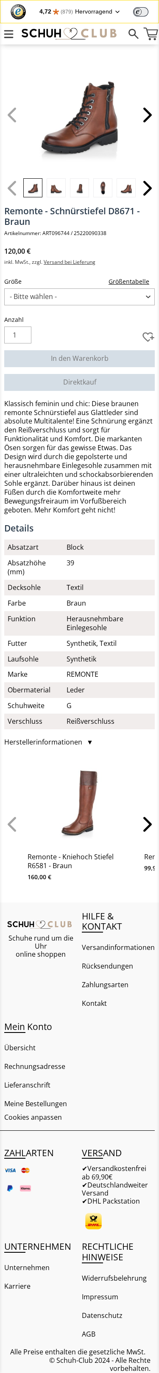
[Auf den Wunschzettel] (148, 337)
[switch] (140, 12)
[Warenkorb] (150, 33)
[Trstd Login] (146, 11)
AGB (88, 1334)
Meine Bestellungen (35, 1103)
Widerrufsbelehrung (114, 1278)
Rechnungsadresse (34, 1066)
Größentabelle (129, 281)
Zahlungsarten (105, 984)
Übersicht (20, 1047)
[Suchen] (133, 33)
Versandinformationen (118, 947)
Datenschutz (102, 1315)
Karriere (17, 1286)
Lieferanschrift (27, 1085)
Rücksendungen (107, 966)
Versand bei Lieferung (69, 262)
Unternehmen (27, 1267)
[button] (146, 114)
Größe (13, 281)
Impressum (100, 1296)
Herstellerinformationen (48, 742)
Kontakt (94, 1003)
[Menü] (8, 33)
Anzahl (14, 320)
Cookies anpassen (33, 1117)
